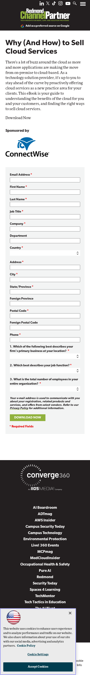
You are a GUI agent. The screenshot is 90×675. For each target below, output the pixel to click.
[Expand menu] (83, 5)
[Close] (70, 613)
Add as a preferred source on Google (47, 26)
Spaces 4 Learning (45, 590)
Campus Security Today (45, 527)
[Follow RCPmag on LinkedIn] (42, 4)
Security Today (45, 583)
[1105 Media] (45, 489)
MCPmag (45, 552)
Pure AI (45, 571)
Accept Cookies (38, 666)
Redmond (45, 577)
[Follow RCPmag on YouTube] (68, 4)
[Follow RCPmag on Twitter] (48, 4)
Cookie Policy (26, 645)
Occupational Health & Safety (45, 564)
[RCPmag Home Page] (45, 12)
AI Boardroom (45, 508)
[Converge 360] (45, 476)
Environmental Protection (45, 539)
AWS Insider (45, 520)
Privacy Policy (19, 408)
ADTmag (45, 514)
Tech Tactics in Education (45, 602)
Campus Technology (45, 533)
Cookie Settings (38, 654)
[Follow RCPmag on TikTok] (54, 4)
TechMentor (45, 596)
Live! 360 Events (45, 545)
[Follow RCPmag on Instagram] (60, 4)
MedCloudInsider (45, 558)
